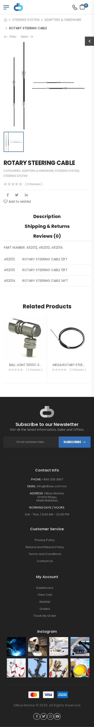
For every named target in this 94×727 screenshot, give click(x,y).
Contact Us (45, 561)
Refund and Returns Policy (45, 547)
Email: (31, 486)
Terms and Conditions (45, 554)
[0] (81, 6)
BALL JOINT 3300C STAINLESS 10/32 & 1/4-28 (42, 365)
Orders (44, 609)
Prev (12, 36)
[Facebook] (8, 195)
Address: (37, 493)
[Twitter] (16, 195)
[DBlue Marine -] (31, 7)
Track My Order (45, 616)
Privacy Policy (45, 540)
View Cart (45, 595)
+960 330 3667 (52, 479)
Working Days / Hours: (47, 507)
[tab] (47, 216)
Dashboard (44, 588)
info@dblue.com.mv (52, 486)
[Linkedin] (26, 195)
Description (47, 216)
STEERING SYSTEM (25, 19)
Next (25, 36)
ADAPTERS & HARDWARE (62, 19)
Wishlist (44, 602)
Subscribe (72, 442)
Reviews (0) (47, 236)
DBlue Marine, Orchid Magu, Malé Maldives (51, 497)
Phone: (36, 479)
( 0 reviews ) (33, 184)
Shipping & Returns (47, 226)
